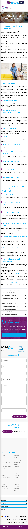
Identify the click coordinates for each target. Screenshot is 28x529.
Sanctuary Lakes (6, 477)
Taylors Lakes (5, 486)
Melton (15, 471)
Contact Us (14, 335)
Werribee (16, 488)
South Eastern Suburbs (19, 431)
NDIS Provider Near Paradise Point (10, 306)
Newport (4, 473)
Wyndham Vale (5, 493)
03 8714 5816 (14, 282)
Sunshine (4, 479)
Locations (12, 18)
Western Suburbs (7, 431)
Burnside (4, 460)
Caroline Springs (6, 462)
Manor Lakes (5, 471)
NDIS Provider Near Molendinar (9, 309)
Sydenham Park (6, 482)
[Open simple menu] (2, 2)
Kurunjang (16, 466)
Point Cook (4, 475)
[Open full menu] (25, 8)
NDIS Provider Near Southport (9, 311)
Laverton (4, 468)
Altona (3, 455)
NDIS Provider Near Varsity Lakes (9, 303)
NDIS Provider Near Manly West (9, 292)
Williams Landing (6, 490)
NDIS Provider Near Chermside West (10, 301)
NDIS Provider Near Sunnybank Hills (10, 290)
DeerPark (4, 464)
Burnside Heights (18, 460)
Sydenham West (18, 482)
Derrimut (16, 464)
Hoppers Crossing (6, 466)
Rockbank (16, 475)
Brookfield (16, 458)
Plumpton (16, 473)
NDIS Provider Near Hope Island (9, 314)
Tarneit (3, 484)
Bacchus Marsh (5, 458)
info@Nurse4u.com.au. (6, 285)
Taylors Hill (16, 484)
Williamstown (17, 490)
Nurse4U (18, 273)
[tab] (7, 431)
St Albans (16, 477)
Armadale (16, 455)
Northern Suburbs (9, 435)
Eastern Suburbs (19, 435)
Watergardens (5, 488)
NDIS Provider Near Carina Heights (10, 298)
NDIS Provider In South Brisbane (9, 295)
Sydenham (16, 479)
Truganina (16, 486)
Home (6, 18)
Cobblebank (17, 462)
